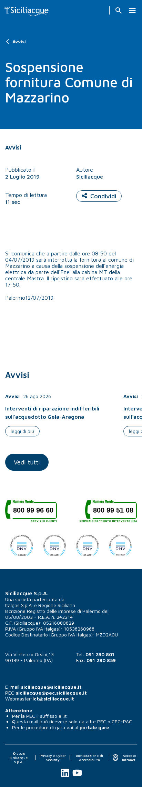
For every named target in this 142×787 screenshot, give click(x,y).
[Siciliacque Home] (26, 9)
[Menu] (132, 10)
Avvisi (19, 41)
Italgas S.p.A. (19, 605)
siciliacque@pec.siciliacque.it (51, 693)
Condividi (103, 196)
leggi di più (22, 431)
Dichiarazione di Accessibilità (89, 757)
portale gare (94, 727)
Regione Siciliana (56, 605)
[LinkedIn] (66, 777)
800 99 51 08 (111, 512)
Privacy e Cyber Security (53, 757)
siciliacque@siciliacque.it (51, 687)
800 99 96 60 (35, 512)
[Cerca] (118, 10)
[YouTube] (77, 777)
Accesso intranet (129, 757)
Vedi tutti (27, 462)
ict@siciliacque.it (53, 699)
